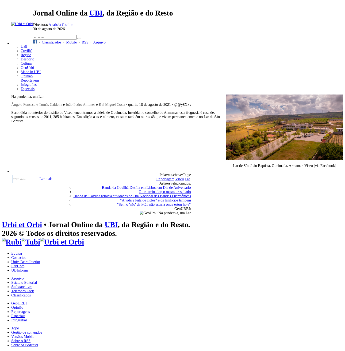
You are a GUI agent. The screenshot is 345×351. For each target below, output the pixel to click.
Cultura (26, 63)
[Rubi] (12, 242)
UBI (96, 13)
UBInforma (19, 270)
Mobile (71, 42)
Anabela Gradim (61, 25)
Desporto (27, 59)
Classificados (51, 42)
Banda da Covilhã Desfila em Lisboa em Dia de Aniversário (146, 187)
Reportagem (165, 179)
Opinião (27, 76)
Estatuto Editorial (24, 282)
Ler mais (45, 179)
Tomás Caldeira (50, 104)
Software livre (21, 287)
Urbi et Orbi (22, 224)
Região (26, 55)
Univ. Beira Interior (25, 262)
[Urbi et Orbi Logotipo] (22, 24)
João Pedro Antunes (80, 104)
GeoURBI (19, 303)
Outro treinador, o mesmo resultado (165, 192)
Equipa (16, 253)
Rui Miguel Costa (112, 104)
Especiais (27, 89)
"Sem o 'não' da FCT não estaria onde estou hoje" (154, 204)
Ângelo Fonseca (23, 104)
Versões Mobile (22, 337)
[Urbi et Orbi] (62, 242)
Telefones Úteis (22, 291)
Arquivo (99, 42)
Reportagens (30, 80)
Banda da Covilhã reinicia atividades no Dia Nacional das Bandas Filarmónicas (132, 196)
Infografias (29, 85)
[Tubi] (31, 242)
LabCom (17, 266)
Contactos (18, 258)
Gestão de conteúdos (26, 332)
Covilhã (26, 51)
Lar (187, 179)
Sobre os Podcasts (24, 345)
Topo (15, 328)
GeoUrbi (27, 68)
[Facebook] (35, 42)
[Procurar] (79, 38)
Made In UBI (31, 72)
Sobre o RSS (21, 341)
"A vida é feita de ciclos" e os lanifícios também (155, 200)
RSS (85, 42)
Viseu (179, 179)
